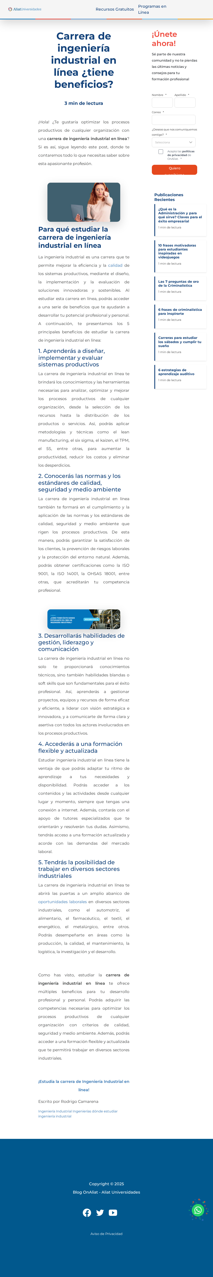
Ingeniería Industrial (55, 1111)
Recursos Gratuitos (115, 9)
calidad (115, 265)
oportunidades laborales (62, 901)
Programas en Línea (152, 9)
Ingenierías (82, 1111)
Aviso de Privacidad (106, 1234)
